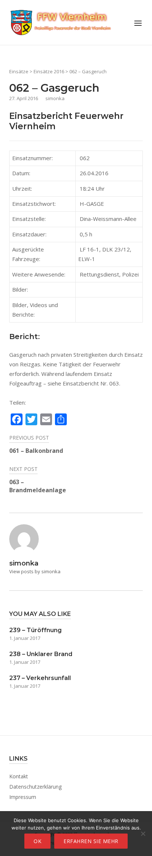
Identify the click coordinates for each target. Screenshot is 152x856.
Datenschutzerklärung (35, 786)
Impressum (22, 796)
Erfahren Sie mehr (90, 841)
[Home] (61, 21)
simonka (55, 98)
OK (37, 841)
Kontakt (18, 776)
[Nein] (142, 833)
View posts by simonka (35, 571)
